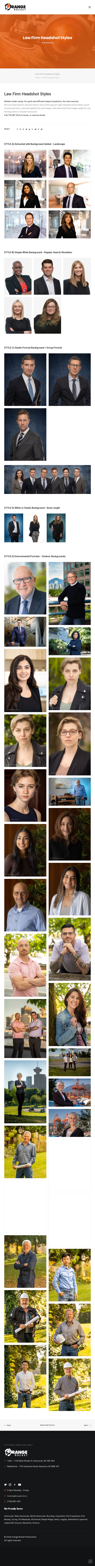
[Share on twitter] (20, 129)
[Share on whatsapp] (32, 129)
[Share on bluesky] (35, 129)
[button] (89, 7)
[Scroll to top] (90, 1561)
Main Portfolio (47, 1425)
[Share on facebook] (17, 129)
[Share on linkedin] (29, 129)
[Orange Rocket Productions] (15, 7)
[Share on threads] (23, 129)
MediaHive (12, 1466)
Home (38, 78)
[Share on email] (41, 129)
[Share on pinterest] (26, 129)
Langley (63, 1519)
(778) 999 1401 (14, 1501)
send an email (38, 115)
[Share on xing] (38, 129)
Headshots (48, 43)
